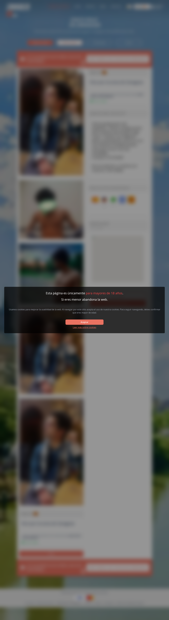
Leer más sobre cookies (84, 327)
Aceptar (84, 322)
